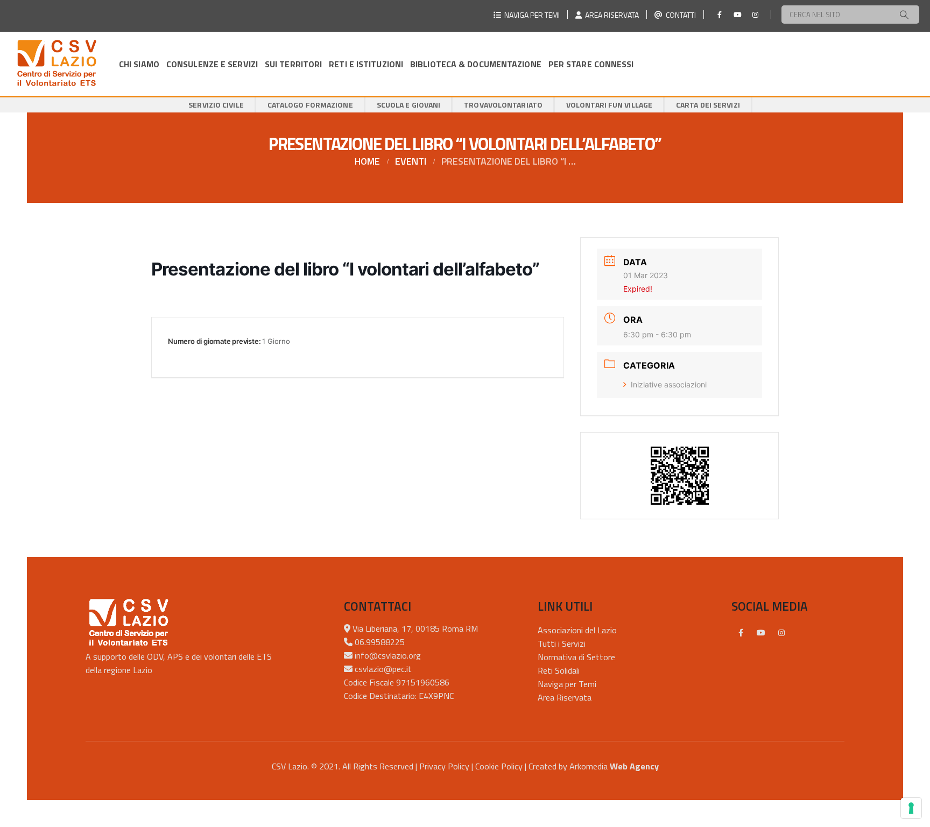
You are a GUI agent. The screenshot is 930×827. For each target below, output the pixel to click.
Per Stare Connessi (591, 64)
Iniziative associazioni (669, 384)
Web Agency (634, 766)
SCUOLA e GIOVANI (409, 104)
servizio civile (216, 104)
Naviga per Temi (567, 683)
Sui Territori (293, 64)
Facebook (740, 633)
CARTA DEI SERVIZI (708, 104)
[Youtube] (737, 14)
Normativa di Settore (576, 657)
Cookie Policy (499, 766)
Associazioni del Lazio (577, 630)
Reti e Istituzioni (366, 64)
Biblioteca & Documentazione (475, 64)
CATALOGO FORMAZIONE (310, 104)
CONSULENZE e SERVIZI (212, 64)
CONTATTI (679, 14)
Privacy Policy (444, 766)
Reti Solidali (559, 670)
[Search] (904, 14)
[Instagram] (755, 14)
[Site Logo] (56, 63)
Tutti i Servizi (562, 643)
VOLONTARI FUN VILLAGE (609, 104)
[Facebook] (719, 14)
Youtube (761, 633)
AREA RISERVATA (610, 14)
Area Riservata (564, 697)
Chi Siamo (139, 64)
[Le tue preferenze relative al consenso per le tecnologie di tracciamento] (911, 808)
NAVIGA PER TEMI (530, 14)
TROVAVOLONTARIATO (503, 104)
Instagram (781, 633)
